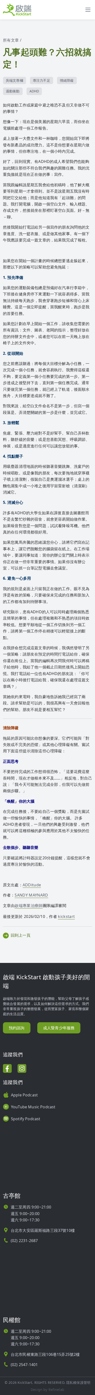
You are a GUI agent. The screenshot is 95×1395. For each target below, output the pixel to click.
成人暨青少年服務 (59, 1028)
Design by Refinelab (47, 1389)
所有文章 (11, 40)
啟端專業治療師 (28, 905)
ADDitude (32, 885)
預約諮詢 (17, 1028)
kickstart (66, 916)
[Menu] (88, 10)
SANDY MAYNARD (31, 895)
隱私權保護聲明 (78, 1382)
